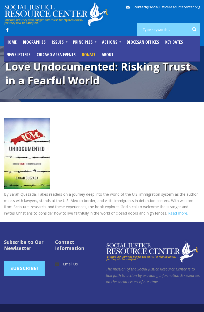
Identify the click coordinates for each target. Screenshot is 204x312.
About (107, 55)
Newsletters (18, 55)
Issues (58, 42)
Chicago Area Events (56, 55)
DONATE (89, 55)
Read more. (178, 213)
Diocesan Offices (143, 42)
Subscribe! (24, 268)
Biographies (34, 42)
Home (11, 42)
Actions (109, 42)
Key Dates (174, 42)
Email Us (70, 263)
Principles (83, 42)
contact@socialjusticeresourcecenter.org (167, 7)
